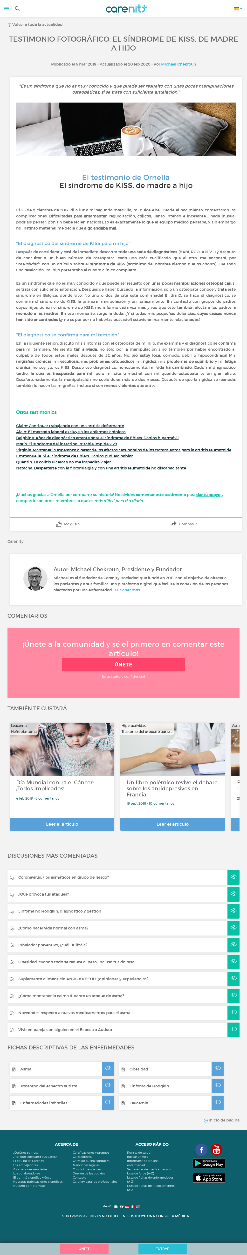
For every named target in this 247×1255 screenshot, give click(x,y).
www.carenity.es (86, 1216)
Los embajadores (25, 1165)
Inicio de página (224, 1120)
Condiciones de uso (87, 1169)
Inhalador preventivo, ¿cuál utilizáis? (52, 945)
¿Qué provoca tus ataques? (43, 894)
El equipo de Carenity (28, 1161)
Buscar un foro (137, 1156)
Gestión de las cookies (89, 1173)
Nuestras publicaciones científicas (38, 1181)
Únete (123, 665)
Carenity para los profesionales (95, 1181)
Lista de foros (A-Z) (140, 1173)
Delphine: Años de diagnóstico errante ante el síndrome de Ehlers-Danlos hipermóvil (97, 437)
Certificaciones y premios (91, 1152)
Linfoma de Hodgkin (149, 1086)
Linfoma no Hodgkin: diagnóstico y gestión (59, 911)
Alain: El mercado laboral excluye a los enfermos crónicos (71, 431)
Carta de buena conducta (91, 1161)
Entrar (163, 1249)
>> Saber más (127, 589)
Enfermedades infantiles (43, 1102)
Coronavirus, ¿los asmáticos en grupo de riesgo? (63, 877)
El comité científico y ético (32, 1177)
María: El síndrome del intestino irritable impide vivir (66, 443)
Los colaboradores (26, 1173)
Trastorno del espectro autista (48, 1086)
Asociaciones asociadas (30, 1169)
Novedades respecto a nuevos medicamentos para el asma (74, 1012)
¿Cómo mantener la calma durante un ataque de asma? (71, 995)
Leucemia (139, 1102)
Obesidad (139, 1069)
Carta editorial (83, 1156)
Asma (25, 1069)
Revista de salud (139, 1152)
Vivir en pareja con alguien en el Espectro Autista (65, 1029)
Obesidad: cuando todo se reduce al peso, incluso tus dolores (76, 961)
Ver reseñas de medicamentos (149, 1169)
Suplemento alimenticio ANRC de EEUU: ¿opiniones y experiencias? (83, 978)
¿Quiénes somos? (25, 1152)
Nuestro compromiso (29, 1186)
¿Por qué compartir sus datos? (35, 1156)
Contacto (79, 1177)
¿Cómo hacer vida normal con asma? (53, 928)
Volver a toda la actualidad (37, 24)
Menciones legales (86, 1165)
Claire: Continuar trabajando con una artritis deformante (70, 425)
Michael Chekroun (178, 64)
